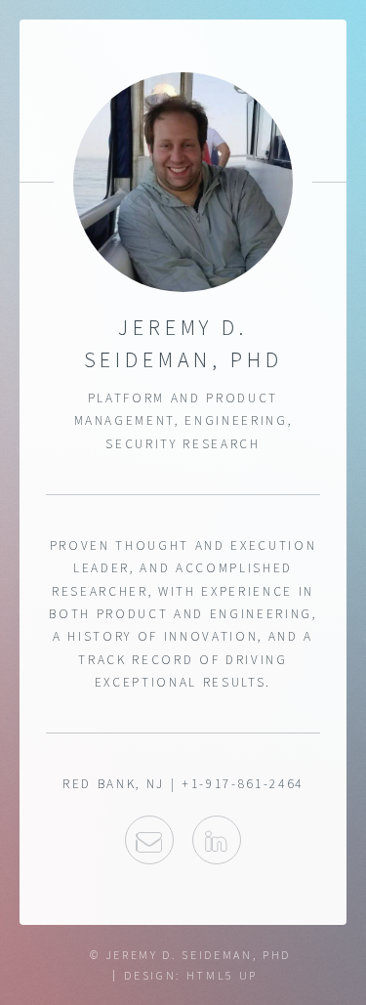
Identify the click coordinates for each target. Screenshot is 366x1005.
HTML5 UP (222, 975)
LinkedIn (216, 840)
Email (149, 840)
